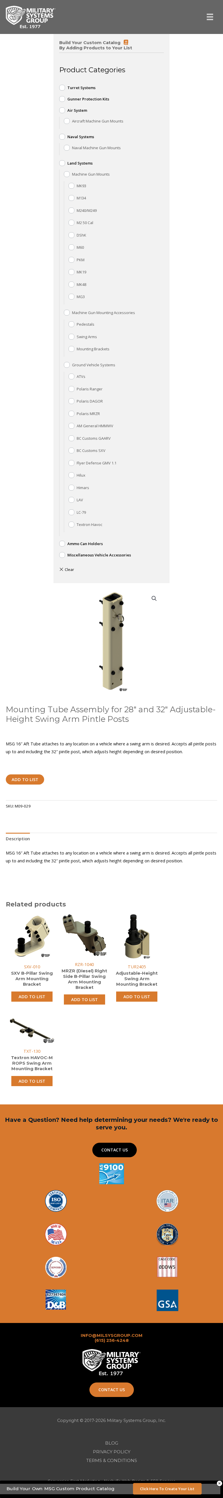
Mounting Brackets (93, 348)
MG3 (81, 296)
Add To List (25, 779)
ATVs (81, 376)
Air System (77, 110)
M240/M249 (87, 210)
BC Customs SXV (91, 450)
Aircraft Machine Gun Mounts (97, 121)
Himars (83, 487)
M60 (80, 247)
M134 (81, 198)
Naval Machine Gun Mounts (96, 147)
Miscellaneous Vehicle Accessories (99, 555)
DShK (81, 235)
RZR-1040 (84, 964)
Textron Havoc (89, 524)
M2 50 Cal (85, 222)
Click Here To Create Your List (167, 1488)
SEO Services (163, 1481)
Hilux (81, 475)
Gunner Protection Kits (88, 99)
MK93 (81, 185)
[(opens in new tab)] (167, 1300)
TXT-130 (32, 1051)
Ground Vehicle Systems (93, 364)
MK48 (81, 284)
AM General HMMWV (95, 425)
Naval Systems (80, 136)
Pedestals (85, 324)
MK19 (81, 272)
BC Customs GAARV (94, 438)
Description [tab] (18, 838)
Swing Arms (87, 336)
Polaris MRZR (88, 413)
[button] (154, 598)
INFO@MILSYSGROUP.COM (112, 1335)
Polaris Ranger (89, 389)
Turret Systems (81, 87)
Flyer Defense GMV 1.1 (96, 463)
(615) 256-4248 (112, 1340)
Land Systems (80, 163)
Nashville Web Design (124, 1481)
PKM (80, 259)
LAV (80, 499)
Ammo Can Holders (85, 543)
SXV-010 (32, 966)
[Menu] (210, 17)
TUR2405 (137, 966)
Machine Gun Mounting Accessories (103, 312)
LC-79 (81, 512)
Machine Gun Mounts (91, 174)
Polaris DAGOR (90, 401)
